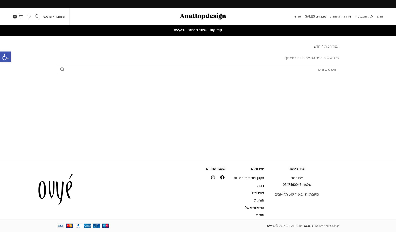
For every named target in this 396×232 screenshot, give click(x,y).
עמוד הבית (331, 46)
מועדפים (258, 193)
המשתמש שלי (254, 208)
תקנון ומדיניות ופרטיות (249, 178)
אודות (260, 215)
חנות (260, 185)
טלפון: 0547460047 (297, 185)
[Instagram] (213, 177)
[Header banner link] (198, 4)
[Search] (37, 16)
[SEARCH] (62, 69)
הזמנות (259, 200)
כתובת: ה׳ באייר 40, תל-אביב (297, 194)
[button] (5, 57)
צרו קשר (297, 178)
